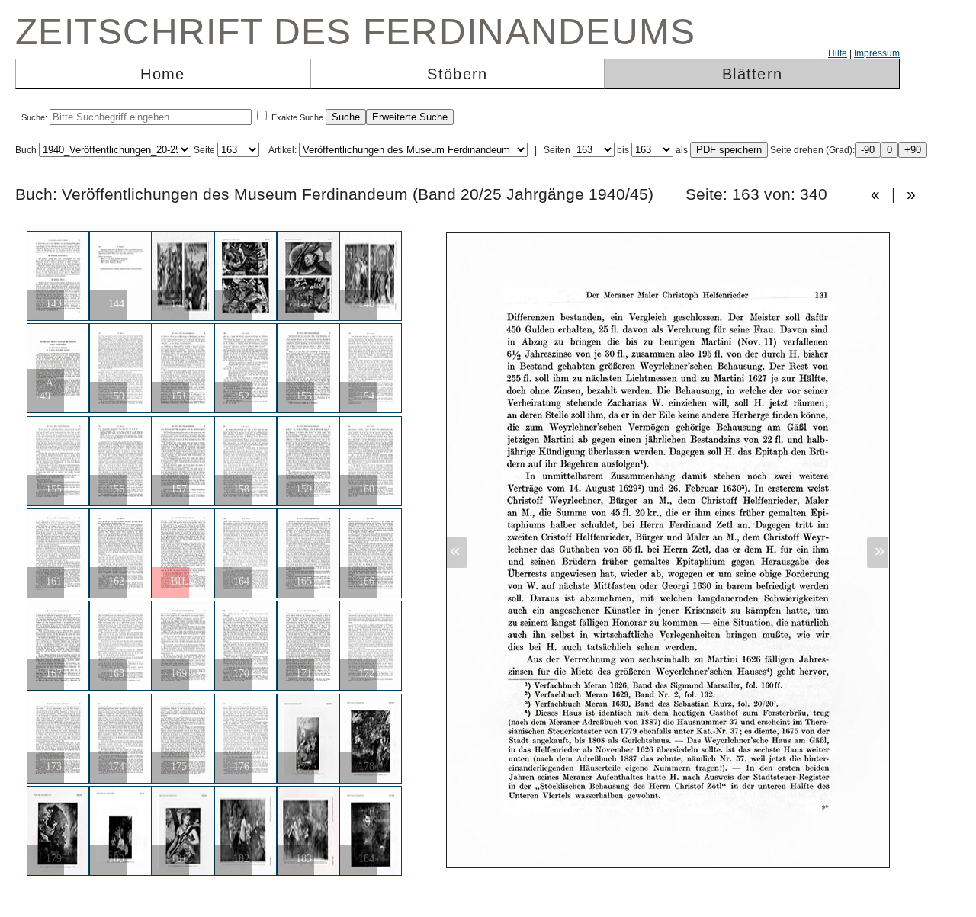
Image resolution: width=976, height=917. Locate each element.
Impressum (877, 53)
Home (162, 74)
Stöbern (457, 74)
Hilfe (837, 53)
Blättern (752, 74)
